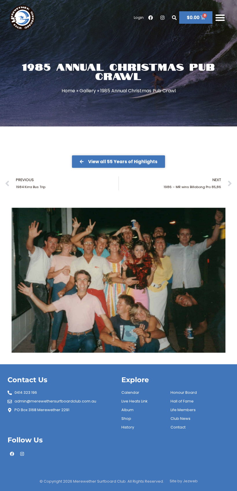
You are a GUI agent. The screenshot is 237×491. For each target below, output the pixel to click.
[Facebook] (12, 453)
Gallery (87, 90)
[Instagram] (22, 453)
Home (68, 90)
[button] (220, 17)
